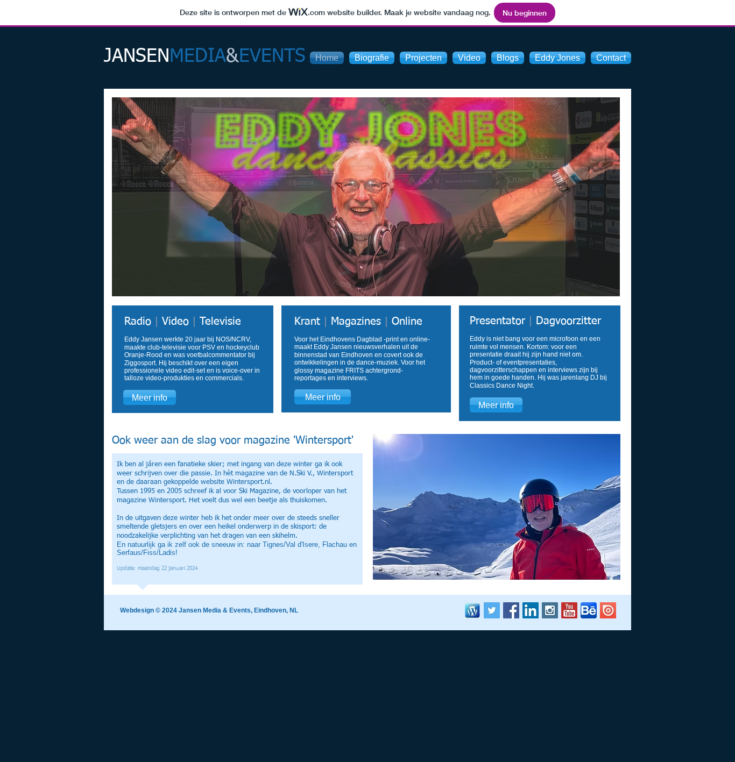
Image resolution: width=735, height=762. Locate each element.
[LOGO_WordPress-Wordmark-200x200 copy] (472, 610)
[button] (366, 196)
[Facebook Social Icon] (511, 610)
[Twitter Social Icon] (492, 610)
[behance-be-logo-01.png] (589, 610)
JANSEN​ (205, 56)
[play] (593, 287)
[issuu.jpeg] (608, 610)
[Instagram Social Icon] (550, 610)
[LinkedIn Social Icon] (530, 610)
